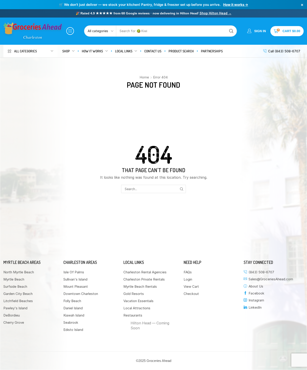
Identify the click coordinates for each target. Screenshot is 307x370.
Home (144, 77)
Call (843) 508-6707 (284, 51)
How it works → (235, 4)
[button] (70, 31)
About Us (256, 286)
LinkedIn (255, 307)
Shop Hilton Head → (215, 13)
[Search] (231, 31)
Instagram (256, 300)
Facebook (256, 293)
